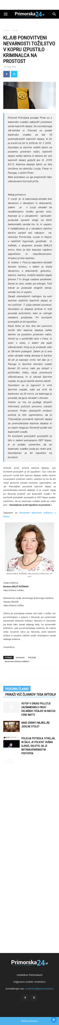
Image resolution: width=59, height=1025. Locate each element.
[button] (5, 14)
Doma (6, 30)
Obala (15, 30)
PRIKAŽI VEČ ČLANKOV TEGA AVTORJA (30, 694)
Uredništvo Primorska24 (29, 974)
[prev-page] (5, 761)
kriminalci (20, 657)
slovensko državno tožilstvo (17, 661)
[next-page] (11, 761)
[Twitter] (14, 74)
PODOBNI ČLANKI (17, 689)
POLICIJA (32, 657)
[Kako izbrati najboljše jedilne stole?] (11, 726)
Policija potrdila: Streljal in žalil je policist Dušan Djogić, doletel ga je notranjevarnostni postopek (38, 746)
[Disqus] (29, 813)
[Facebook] (6, 74)
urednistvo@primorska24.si (39, 988)
